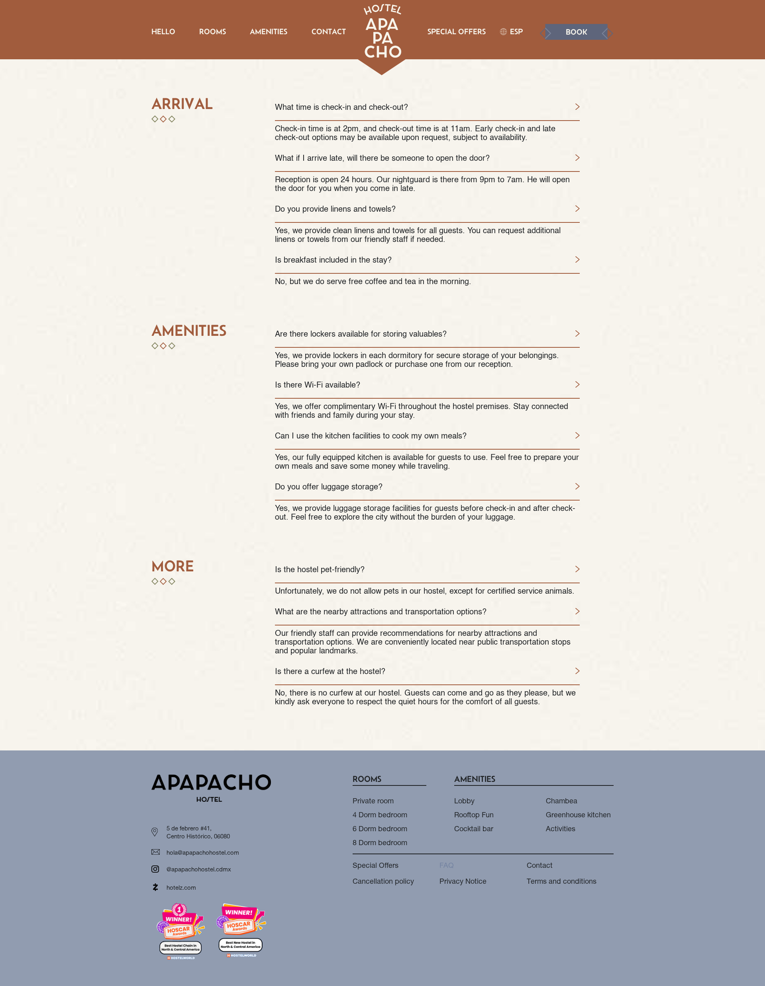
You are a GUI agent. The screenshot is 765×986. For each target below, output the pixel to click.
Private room (373, 801)
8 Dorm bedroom (380, 843)
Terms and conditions (561, 882)
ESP (516, 31)
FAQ (446, 866)
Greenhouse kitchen (578, 815)
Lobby (464, 801)
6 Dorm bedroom (380, 829)
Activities (560, 829)
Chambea (561, 801)
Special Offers (457, 31)
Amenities (268, 31)
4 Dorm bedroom (380, 815)
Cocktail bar (473, 829)
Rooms (212, 31)
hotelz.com (181, 888)
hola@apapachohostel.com (203, 853)
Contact (329, 31)
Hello (163, 31)
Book (576, 31)
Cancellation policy (383, 882)
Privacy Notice (462, 882)
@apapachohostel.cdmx (199, 870)
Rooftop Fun (474, 815)
